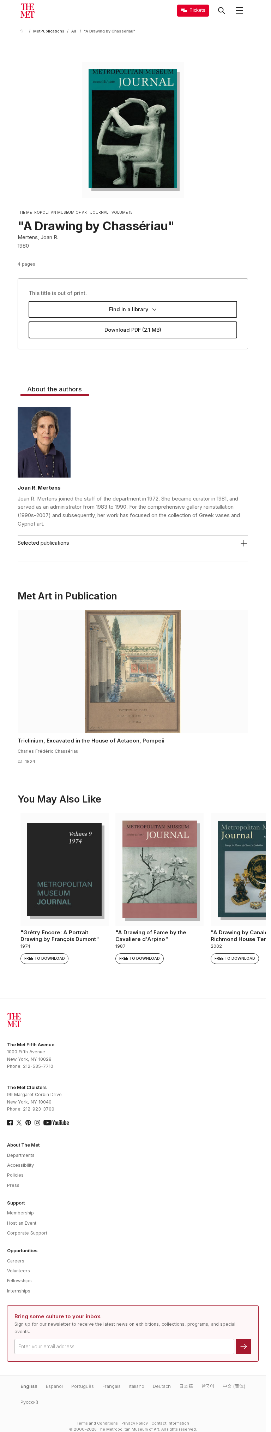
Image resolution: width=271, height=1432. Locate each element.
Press (13, 1185)
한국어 (207, 1386)
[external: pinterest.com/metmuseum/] (28, 1122)
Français (111, 1386)
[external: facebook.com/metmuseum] (10, 1122)
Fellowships (19, 1280)
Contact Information (170, 1423)
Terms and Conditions (97, 1423)
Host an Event (21, 1223)
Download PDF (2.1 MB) (132, 330)
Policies (15, 1175)
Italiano (136, 1386)
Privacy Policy (134, 1423)
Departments (21, 1155)
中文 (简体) (234, 1386)
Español (54, 1386)
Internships (18, 1291)
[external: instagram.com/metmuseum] (37, 1122)
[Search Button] (221, 10)
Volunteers (18, 1270)
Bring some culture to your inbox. (58, 1316)
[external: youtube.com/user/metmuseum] (56, 1122)
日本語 (186, 1386)
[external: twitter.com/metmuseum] (19, 1122)
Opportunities (22, 1250)
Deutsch (162, 1386)
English (28, 1386)
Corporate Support (27, 1233)
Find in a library (128, 309)
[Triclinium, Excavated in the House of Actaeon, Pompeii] (133, 671)
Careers (15, 1261)
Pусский (29, 1402)
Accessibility (20, 1165)
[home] (23, 31)
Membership (20, 1212)
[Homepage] (27, 11)
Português (82, 1386)
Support (16, 1203)
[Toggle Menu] (239, 10)
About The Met (23, 1145)
